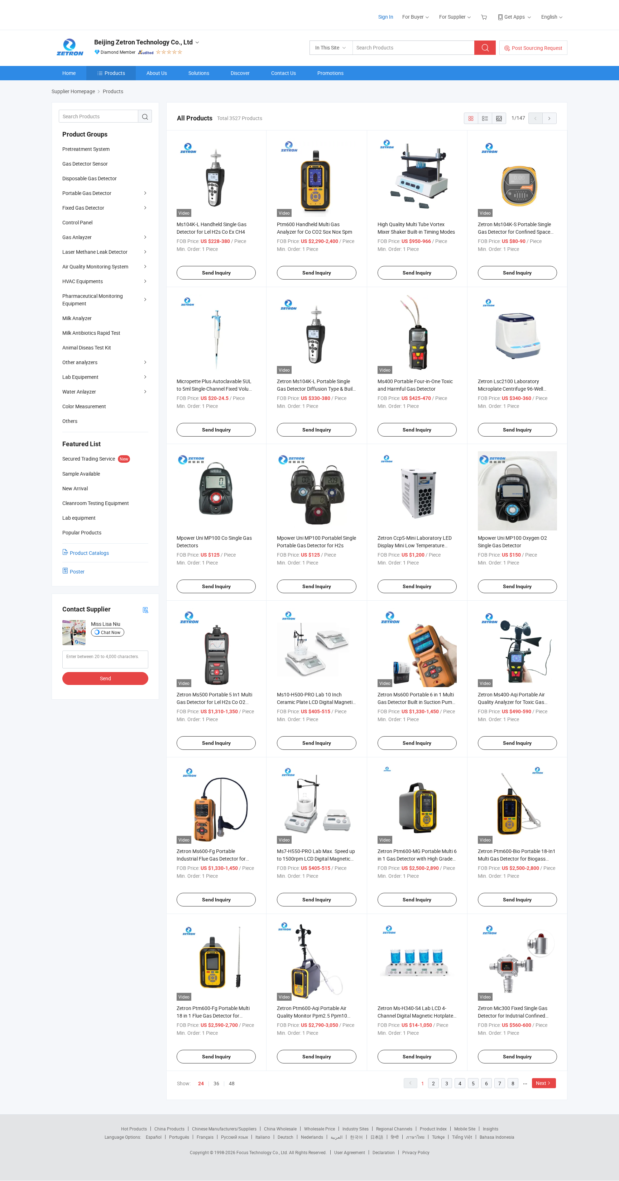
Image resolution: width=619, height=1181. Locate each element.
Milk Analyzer (77, 318)
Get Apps (514, 16)
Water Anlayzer (79, 391)
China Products (169, 1129)
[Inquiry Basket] (485, 16)
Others (69, 421)
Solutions (198, 73)
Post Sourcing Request (537, 47)
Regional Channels (394, 1129)
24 (201, 1083)
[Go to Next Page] (549, 118)
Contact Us (283, 73)
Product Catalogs (89, 552)
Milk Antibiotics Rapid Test (91, 332)
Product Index (433, 1129)
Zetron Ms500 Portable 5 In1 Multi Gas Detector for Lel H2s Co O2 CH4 (214, 702)
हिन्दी (395, 1137)
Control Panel (77, 222)
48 (232, 1083)
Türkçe (438, 1137)
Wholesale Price (319, 1129)
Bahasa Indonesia (497, 1137)
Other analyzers (79, 362)
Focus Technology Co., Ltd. (262, 1152)
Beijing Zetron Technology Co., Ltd (143, 42)
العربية (336, 1137)
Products (115, 73)
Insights (490, 1129)
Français (205, 1137)
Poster (77, 571)
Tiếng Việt (462, 1137)
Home (69, 73)
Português (179, 1137)
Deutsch (285, 1137)
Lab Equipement (80, 376)
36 (216, 1083)
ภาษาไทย (415, 1137)
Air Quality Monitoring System (95, 266)
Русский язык (234, 1137)
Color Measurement (84, 406)
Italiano (262, 1137)
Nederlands (312, 1137)
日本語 (376, 1137)
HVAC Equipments (82, 281)
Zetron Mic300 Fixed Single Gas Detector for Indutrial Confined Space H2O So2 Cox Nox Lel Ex (512, 1016)
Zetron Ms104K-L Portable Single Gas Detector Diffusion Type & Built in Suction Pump (315, 389)
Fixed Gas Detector (83, 207)
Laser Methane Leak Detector (95, 251)
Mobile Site (464, 1129)
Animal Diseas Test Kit (86, 347)
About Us (157, 73)
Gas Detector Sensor (85, 163)
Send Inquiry (216, 273)
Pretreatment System (86, 149)
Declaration (384, 1152)
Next (541, 1083)
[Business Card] (145, 609)
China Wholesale (280, 1129)
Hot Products (134, 1129)
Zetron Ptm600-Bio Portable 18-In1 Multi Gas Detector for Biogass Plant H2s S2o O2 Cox (517, 859)
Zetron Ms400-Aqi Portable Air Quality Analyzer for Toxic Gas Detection (511, 702)
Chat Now (110, 632)
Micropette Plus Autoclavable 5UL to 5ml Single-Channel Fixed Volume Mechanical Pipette (216, 389)
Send (105, 678)
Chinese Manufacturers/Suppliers (224, 1129)
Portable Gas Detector (86, 193)
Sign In (385, 16)
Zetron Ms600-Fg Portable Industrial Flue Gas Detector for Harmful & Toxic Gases (211, 859)
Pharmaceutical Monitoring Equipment (92, 299)
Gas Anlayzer (77, 237)
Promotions (330, 73)
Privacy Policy (416, 1152)
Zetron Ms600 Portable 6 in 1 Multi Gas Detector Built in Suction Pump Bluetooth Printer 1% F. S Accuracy (416, 702)
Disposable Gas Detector (89, 178)
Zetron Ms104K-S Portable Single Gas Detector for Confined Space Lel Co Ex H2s (514, 232)
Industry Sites (355, 1129)
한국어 (356, 1137)
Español (154, 1137)
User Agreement (349, 1152)
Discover (240, 73)
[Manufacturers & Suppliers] (98, 14)
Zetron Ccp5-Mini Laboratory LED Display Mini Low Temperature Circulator (415, 545)
